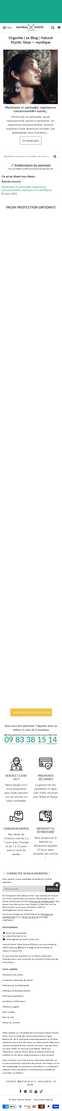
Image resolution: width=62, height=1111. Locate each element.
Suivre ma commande (16, 933)
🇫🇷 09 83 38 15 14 (27, 1081)
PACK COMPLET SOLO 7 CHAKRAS (31, 358)
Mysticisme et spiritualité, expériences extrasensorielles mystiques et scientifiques (27, 188)
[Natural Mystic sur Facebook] (20, 1092)
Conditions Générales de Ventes (17, 980)
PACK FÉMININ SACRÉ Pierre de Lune (31, 524)
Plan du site (8, 1017)
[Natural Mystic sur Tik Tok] (41, 1092)
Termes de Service (30, 917)
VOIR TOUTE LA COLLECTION (31, 712)
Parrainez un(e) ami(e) (12, 974)
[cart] (59, 28)
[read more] (30, 77)
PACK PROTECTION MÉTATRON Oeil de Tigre (31, 606)
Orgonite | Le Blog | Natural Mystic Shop (31, 39)
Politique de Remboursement (16, 990)
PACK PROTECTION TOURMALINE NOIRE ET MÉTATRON (31, 276)
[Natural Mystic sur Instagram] (31, 1092)
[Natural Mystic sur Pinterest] (25, 1092)
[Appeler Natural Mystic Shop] (31, 743)
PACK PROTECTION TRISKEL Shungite (31, 687)
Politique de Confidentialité (15, 985)
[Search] (53, 28)
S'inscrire (52, 888)
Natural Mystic (24, 1099)
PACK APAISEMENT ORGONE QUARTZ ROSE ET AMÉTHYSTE (31, 442)
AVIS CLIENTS (45, 1081)
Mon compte (8, 1012)
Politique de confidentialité (41, 901)
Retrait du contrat (11, 1022)
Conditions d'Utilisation (13, 1001)
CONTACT (11, 1081)
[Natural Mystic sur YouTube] (36, 1092)
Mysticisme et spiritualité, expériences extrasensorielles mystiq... (30, 109)
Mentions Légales (10, 1006)
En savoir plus (31, 140)
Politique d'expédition (13, 996)
